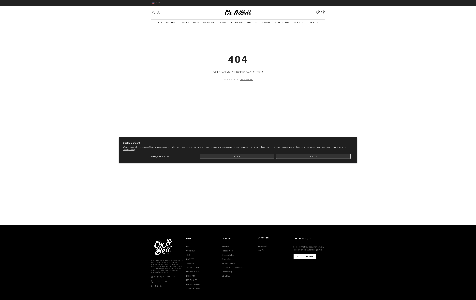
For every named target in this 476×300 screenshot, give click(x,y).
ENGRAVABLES (300, 23)
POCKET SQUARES (282, 23)
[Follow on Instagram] (156, 286)
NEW (160, 23)
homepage (247, 79)
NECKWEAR (171, 23)
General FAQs (227, 272)
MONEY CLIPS (191, 280)
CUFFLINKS (184, 23)
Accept (237, 156)
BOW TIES (190, 259)
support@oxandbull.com (164, 276)
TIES (188, 255)
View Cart (261, 250)
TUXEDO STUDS (236, 23)
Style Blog (226, 276)
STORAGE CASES (193, 288)
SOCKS (196, 23)
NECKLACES (252, 23)
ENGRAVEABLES (192, 272)
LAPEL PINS (265, 23)
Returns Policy (227, 251)
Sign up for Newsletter (304, 256)
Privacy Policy (129, 149)
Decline (313, 156)
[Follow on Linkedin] (161, 286)
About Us (225, 247)
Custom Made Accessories (232, 268)
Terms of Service (228, 263)
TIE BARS (222, 23)
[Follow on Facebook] (152, 286)
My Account (262, 246)
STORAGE (314, 23)
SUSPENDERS (208, 23)
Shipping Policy (228, 255)
